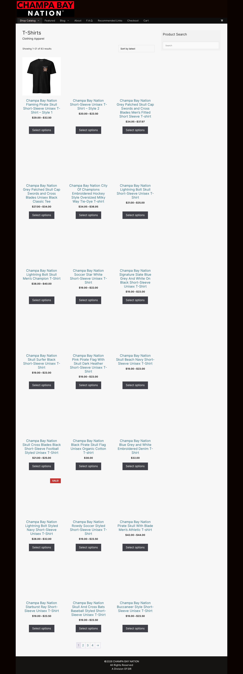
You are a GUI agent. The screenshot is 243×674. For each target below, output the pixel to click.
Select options (41, 130)
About (77, 20)
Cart (146, 20)
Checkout (133, 20)
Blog (62, 20)
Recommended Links (110, 20)
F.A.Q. (89, 20)
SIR (129, 668)
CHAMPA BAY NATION (126, 661)
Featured (50, 20)
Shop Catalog (28, 20)
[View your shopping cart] (222, 21)
